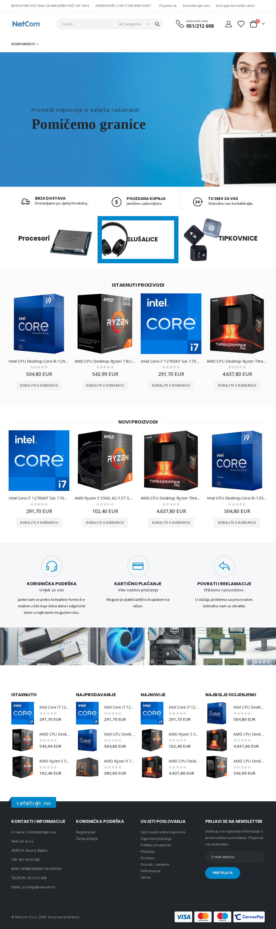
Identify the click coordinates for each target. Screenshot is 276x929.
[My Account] (228, 24)
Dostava (147, 857)
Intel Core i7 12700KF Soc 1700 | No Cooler (171, 361)
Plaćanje (148, 851)
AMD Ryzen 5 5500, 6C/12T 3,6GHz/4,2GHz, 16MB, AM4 (105, 498)
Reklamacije (151, 870)
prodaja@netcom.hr (38, 887)
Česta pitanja (87, 838)
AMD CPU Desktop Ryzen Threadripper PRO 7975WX (237, 361)
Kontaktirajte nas (196, 6)
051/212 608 (37, 877)
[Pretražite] (157, 24)
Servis (146, 877)
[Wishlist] (240, 24)
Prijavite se (168, 6)
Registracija (85, 832)
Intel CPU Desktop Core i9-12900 (39, 361)
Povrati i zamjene (155, 864)
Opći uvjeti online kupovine (163, 832)
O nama (17, 832)
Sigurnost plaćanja (156, 838)
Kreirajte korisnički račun (235, 6)
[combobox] (109, 24)
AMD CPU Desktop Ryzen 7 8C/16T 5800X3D (105, 361)
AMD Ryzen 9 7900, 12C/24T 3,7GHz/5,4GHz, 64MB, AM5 (119, 761)
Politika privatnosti (156, 845)
